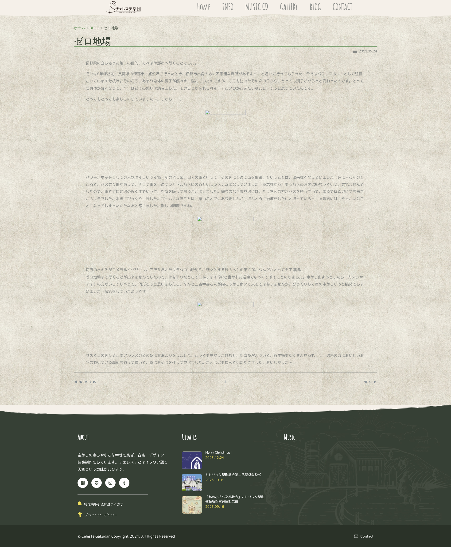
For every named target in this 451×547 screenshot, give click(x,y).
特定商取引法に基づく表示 (104, 504)
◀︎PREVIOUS (85, 382)
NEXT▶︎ (370, 382)
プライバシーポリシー (101, 515)
